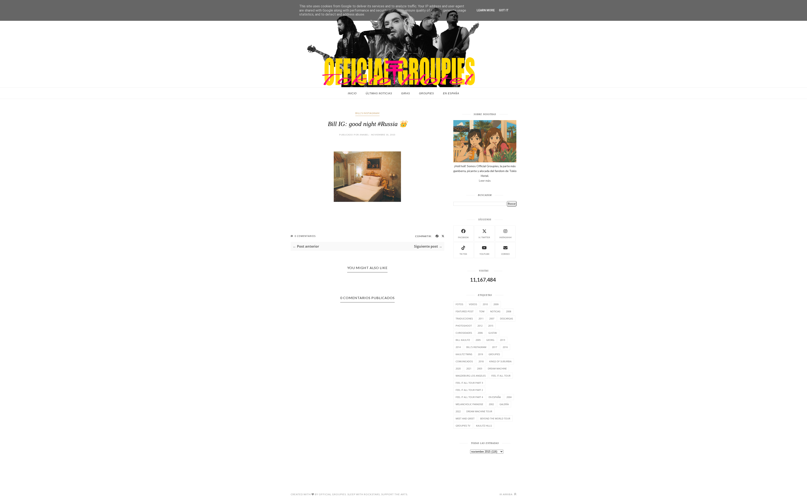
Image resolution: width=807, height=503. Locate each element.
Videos (473, 304)
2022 (458, 411)
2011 (481, 318)
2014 (458, 347)
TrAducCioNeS (464, 318)
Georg (490, 339)
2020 (458, 368)
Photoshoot (464, 325)
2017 (494, 347)
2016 (505, 347)
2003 (479, 368)
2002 (491, 404)
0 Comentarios (305, 236)
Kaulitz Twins (464, 354)
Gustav (492, 332)
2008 (508, 311)
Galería (504, 404)
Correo (505, 254)
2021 (468, 368)
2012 (480, 325)
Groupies (426, 93)
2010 (485, 304)
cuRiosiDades (464, 332)
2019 (480, 354)
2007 (491, 318)
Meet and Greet (465, 418)
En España (451, 93)
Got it (504, 10)
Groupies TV (463, 425)
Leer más (485, 180)
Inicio (352, 93)
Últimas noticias (379, 93)
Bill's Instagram (367, 113)
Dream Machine (497, 368)
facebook (463, 237)
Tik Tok (463, 254)
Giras (405, 93)
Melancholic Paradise (469, 404)
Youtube (484, 254)
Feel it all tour (500, 375)
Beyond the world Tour (495, 418)
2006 (480, 332)
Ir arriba (506, 494)
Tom (481, 311)
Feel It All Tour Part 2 (469, 389)
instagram (505, 237)
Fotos (459, 304)
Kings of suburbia (500, 361)
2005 (478, 339)
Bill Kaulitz (463, 339)
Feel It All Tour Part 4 (469, 397)
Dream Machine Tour (479, 411)
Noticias (495, 311)
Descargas (506, 318)
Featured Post (464, 311)
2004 (509, 397)
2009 (495, 304)
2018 (481, 361)
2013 (502, 339)
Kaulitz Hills (484, 425)
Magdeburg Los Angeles (471, 375)
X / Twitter (484, 237)
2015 (490, 325)
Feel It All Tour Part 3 (469, 382)
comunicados (464, 361)
